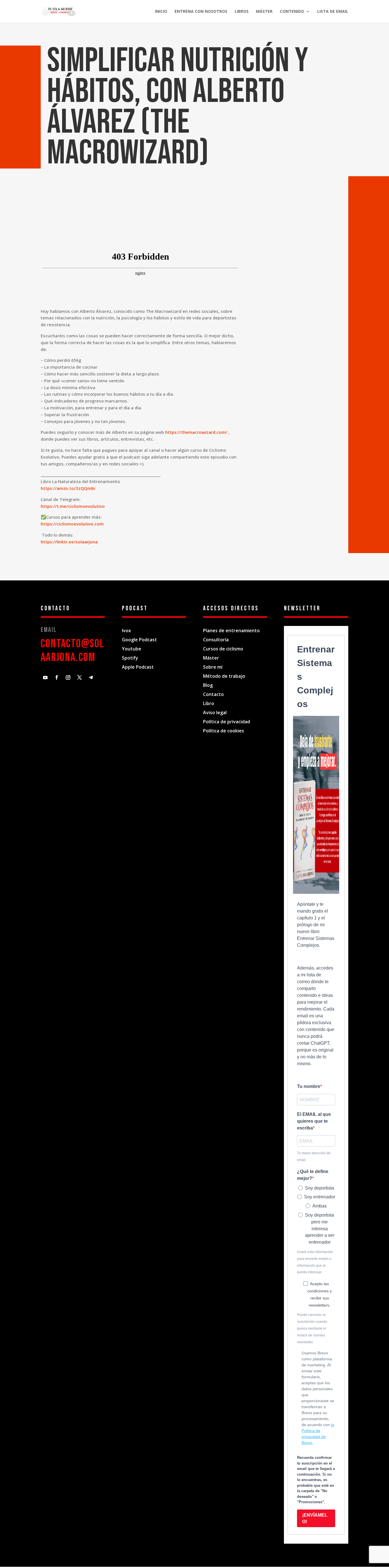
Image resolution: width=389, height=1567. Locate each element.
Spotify (130, 658)
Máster (264, 11)
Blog (208, 685)
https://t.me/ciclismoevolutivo (73, 506)
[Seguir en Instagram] (68, 677)
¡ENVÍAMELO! (314, 1518)
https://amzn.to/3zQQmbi (68, 488)
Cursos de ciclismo (223, 649)
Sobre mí (213, 667)
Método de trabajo (224, 676)
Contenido (292, 11)
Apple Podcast (138, 667)
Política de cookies (223, 731)
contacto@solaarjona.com (72, 650)
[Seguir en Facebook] (56, 677)
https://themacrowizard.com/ (196, 432)
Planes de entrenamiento (231, 630)
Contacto (213, 694)
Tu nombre (308, 1086)
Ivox (126, 630)
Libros (242, 11)
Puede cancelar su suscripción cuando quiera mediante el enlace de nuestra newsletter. (312, 1328)
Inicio (161, 11)
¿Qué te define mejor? (312, 1175)
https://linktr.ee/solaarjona (69, 542)
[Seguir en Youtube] (45, 677)
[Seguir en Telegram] (90, 677)
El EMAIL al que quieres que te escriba (314, 1121)
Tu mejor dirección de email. (314, 1156)
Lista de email (332, 11)
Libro (208, 703)
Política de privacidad (226, 721)
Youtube (131, 649)
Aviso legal (215, 712)
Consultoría (216, 639)
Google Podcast (139, 639)
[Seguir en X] (79, 677)
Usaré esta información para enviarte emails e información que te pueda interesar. (315, 1262)
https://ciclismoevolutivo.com (72, 524)
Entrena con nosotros (201, 11)
